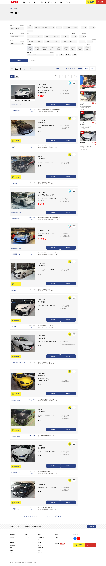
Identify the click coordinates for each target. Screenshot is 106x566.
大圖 (17, 76)
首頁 (11, 8)
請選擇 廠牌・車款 (15, 28)
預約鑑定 (92, 2)
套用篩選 (19, 60)
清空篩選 (33, 60)
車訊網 (11, 550)
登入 (102, 2)
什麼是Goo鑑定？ (58, 2)
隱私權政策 (12, 545)
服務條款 (12, 540)
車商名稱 (29, 52)
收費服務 (40, 553)
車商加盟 (59, 543)
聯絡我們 (53, 104)
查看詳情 (68, 104)
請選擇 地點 (14, 43)
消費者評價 (40, 547)
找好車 (24, 2)
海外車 (74, 55)
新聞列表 (92, 526)
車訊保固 (67, 2)
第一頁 (57, 68)
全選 (61, 55)
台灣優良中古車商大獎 (15, 553)
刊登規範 (12, 537)
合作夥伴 (57, 537)
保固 (39, 550)
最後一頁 (80, 68)
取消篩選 (22, 25)
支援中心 (27, 537)
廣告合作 (57, 540)
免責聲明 (12, 542)
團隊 (11, 547)
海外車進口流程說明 (46, 2)
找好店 (30, 2)
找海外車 (36, 2)
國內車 (67, 55)
